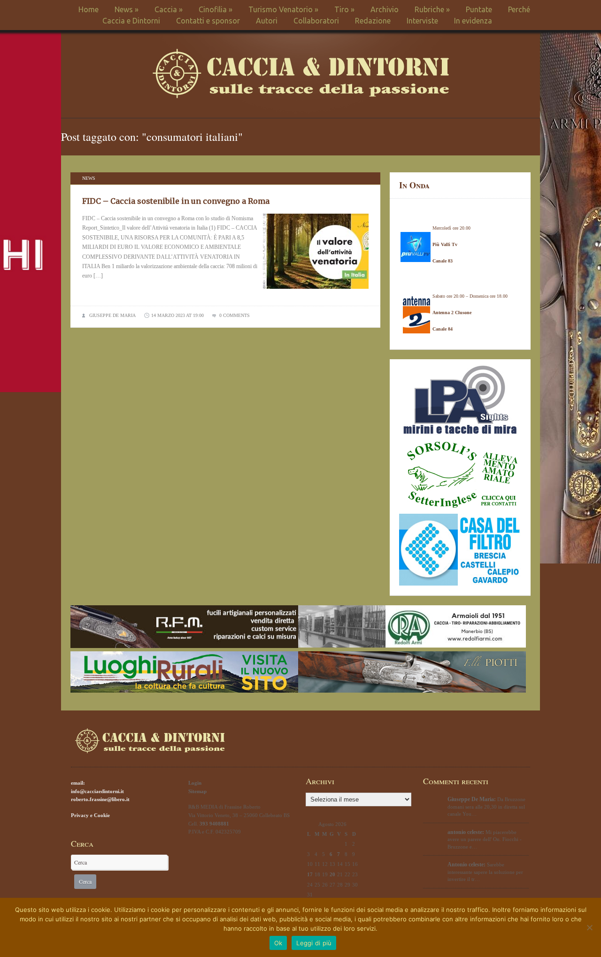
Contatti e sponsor (208, 20)
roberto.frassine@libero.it (100, 799)
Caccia (168, 9)
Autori (266, 20)
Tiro (344, 9)
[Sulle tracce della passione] (301, 96)
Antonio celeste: (466, 864)
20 (332, 874)
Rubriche (432, 9)
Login (194, 783)
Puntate (479, 9)
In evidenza (473, 20)
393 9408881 (214, 823)
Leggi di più (313, 943)
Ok (278, 943)
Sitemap (197, 791)
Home (88, 9)
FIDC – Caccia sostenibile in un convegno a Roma (176, 201)
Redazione (373, 20)
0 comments (234, 315)
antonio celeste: (465, 832)
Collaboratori (316, 20)
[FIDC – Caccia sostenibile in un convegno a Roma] (316, 291)
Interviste (422, 20)
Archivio (384, 9)
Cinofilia (215, 9)
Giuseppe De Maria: (471, 799)
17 (310, 874)
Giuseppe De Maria (112, 315)
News (127, 9)
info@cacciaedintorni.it (97, 791)
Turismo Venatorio (283, 9)
